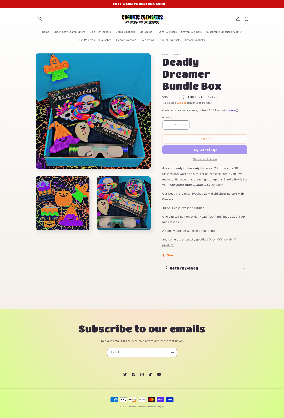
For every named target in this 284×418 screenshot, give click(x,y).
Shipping (181, 103)
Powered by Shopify (154, 406)
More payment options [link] (205, 159)
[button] (40, 19)
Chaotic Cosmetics (136, 406)
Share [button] (170, 255)
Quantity (167, 117)
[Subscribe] (172, 352)
